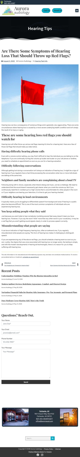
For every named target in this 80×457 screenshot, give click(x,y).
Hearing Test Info (41, 61)
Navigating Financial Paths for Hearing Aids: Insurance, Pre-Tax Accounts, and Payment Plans (39, 292)
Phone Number (6, 339)
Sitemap (58, 449)
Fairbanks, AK (44, 411)
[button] (77, 10)
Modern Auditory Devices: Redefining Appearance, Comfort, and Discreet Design (33, 284)
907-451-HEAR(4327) (44, 419)
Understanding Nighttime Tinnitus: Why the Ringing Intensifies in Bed (29, 276)
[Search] (53, 438)
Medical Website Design (36, 452)
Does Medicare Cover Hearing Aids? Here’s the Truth (22, 300)
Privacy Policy (48, 449)
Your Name (5, 320)
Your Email (5, 329)
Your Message (6, 348)
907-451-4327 (9, 3)
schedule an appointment (31, 257)
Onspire (49, 452)
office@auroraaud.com (44, 421)
